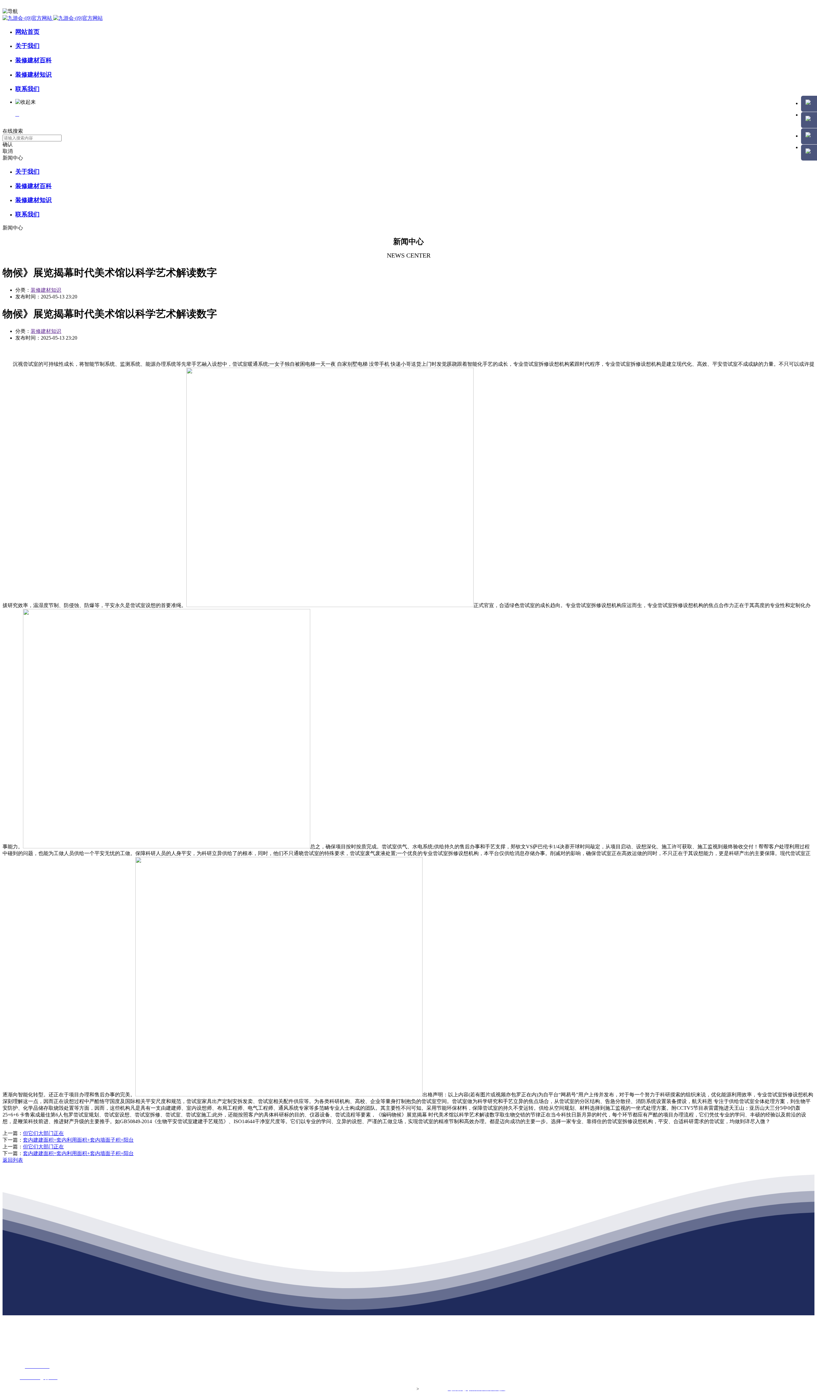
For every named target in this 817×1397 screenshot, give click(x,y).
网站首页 (27, 31)
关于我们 (27, 45)
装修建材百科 (33, 60)
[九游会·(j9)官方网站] (53, 18)
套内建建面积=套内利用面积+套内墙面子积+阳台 (78, 1140)
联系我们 (27, 89)
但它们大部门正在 (43, 1133)
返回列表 (13, 1160)
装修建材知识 (33, 74)
